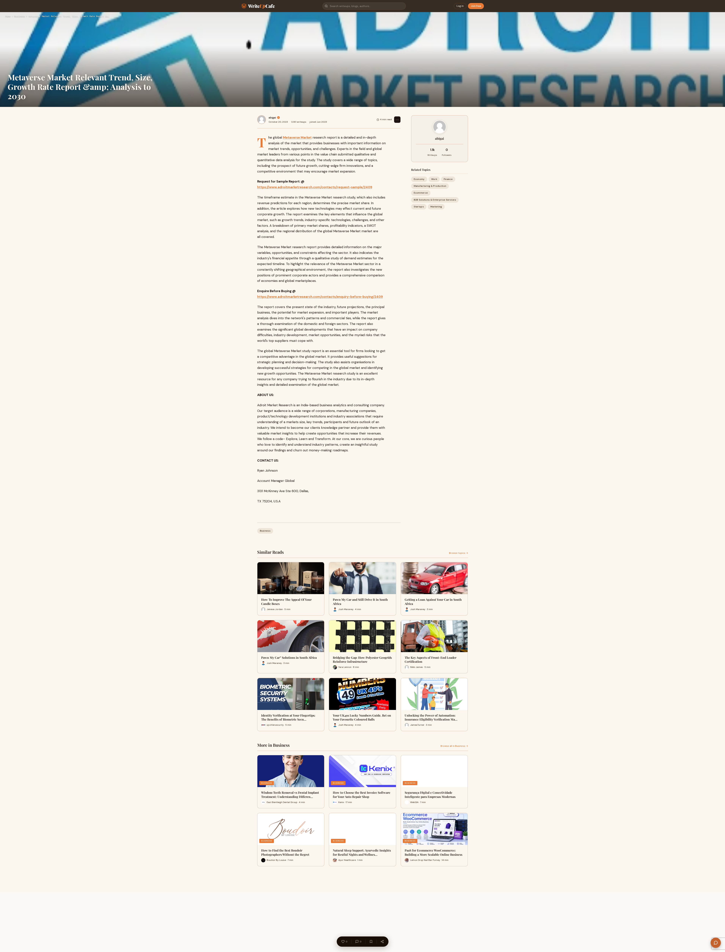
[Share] (382, 941)
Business (19, 16)
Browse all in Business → (454, 745)
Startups (419, 206)
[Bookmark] (371, 941)
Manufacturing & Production (430, 185)
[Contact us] (716, 943)
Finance (448, 179)
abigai (272, 117)
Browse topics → (458, 552)
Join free (476, 6)
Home (8, 16)
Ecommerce (421, 192)
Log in (460, 6)
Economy (419, 179)
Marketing (436, 206)
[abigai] (261, 119)
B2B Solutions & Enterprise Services (435, 199)
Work (434, 179)
